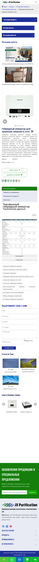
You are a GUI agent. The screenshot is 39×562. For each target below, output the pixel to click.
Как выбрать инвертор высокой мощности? (28, 370)
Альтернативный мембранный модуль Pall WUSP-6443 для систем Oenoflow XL (18, 64)
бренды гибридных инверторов (12, 296)
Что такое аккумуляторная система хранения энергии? (10, 388)
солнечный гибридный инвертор (12, 283)
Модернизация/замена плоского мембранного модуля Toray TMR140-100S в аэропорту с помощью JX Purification (18, 84)
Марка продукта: (7, 162)
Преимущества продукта (11, 196)
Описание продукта (9, 188)
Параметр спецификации (11, 192)
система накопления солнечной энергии (15, 269)
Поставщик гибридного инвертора (13, 299)
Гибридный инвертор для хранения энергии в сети (18, 276)
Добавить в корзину (13, 175)
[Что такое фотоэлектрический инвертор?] (11, 363)
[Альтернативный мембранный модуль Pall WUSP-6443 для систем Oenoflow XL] (18, 54)
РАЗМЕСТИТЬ (9, 348)
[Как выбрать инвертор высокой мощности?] (28, 363)
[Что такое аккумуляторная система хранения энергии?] (11, 380)
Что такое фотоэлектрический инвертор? (11, 371)
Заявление (6, 200)
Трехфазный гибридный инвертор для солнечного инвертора (11, 412)
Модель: (4, 159)
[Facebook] (3, 526)
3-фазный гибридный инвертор (12, 266)
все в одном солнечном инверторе (13, 292)
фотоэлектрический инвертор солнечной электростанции (19, 288)
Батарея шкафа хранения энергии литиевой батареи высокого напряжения (26, 412)
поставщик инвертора (9, 273)
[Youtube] (10, 526)
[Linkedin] (7, 526)
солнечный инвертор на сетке (12, 280)
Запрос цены (13, 170)
